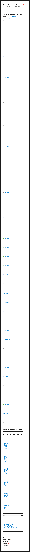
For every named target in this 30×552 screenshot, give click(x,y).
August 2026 (6, 443)
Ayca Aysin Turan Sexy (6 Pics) (8, 526)
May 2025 (5, 459)
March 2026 (6, 448)
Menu (5, 9)
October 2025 (6, 454)
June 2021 (5, 509)
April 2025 (5, 460)
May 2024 (5, 472)
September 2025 (6, 455)
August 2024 (6, 469)
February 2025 (6, 462)
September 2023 (6, 481)
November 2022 (6, 492)
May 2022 (5, 498)
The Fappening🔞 (6, 543)
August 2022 (6, 495)
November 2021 (6, 505)
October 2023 (6, 480)
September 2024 (6, 468)
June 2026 (5, 445)
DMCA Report (5, 547)
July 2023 (5, 483)
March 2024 (6, 474)
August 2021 (6, 507)
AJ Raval (8, 18)
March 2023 (5, 487)
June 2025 (5, 458)
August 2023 (6, 482)
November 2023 (6, 479)
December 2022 (6, 491)
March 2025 (5, 461)
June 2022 (5, 497)
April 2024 (5, 473)
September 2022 (6, 494)
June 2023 (5, 484)
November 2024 (6, 466)
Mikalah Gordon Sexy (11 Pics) (8, 525)
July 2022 (5, 496)
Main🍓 (4, 537)
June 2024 (5, 471)
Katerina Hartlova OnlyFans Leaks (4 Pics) (10, 527)
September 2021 (6, 506)
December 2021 (6, 504)
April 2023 (5, 486)
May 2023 (5, 485)
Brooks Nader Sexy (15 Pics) (8, 523)
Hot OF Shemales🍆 (6, 545)
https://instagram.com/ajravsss (11, 16)
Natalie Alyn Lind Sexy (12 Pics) (9, 524)
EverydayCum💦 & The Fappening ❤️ (13, 4)
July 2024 (5, 470)
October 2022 (6, 493)
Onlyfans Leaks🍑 (6, 541)
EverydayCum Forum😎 (7, 539)
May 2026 (5, 446)
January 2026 (6, 450)
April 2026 (5, 447)
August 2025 (6, 456)
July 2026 (5, 444)
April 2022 (5, 499)
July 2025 (5, 457)
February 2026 (6, 449)
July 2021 (5, 508)
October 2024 (6, 467)
